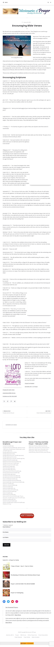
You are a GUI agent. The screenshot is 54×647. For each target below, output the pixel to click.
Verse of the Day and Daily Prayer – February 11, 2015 (38, 443)
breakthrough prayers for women (9, 457)
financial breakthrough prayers (9, 469)
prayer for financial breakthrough (9, 491)
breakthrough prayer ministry (9, 453)
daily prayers (31, 450)
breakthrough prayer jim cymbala (9, 452)
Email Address (7, 527)
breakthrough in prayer (20, 449)
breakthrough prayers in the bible (9, 458)
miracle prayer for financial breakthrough (11, 472)
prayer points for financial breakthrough (11, 496)
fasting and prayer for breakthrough (10, 460)
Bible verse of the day (43, 446)
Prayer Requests (18, 637)
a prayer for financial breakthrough (10, 447)
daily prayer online (44, 449)
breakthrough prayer (8, 450)
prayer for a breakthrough (8, 483)
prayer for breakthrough (8, 486)
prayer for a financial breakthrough (10, 485)
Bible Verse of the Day (33, 446)
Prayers (21, 496)
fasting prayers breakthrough (9, 466)
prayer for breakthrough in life (9, 488)
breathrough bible (20, 458)
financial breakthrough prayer (9, 468)
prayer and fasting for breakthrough (10, 478)
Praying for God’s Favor (9, 389)
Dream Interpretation (43, 635)
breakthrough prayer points (8, 455)
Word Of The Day (40, 452)
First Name (5, 532)
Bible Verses (6, 449)
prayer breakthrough (7, 482)
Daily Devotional (45, 447)
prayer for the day (44, 450)
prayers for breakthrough (20, 497)
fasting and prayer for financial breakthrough (12, 461)
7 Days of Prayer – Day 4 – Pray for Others (22, 566)
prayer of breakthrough (7, 493)
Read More (18, 615)
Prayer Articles (27, 637)
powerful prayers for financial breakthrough (11, 477)
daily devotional (38, 447)
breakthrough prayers (19, 455)
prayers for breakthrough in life (9, 499)
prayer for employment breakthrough (10, 489)
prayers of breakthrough (8, 502)
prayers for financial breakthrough (10, 500)
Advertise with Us (10, 635)
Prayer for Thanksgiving (17, 592)
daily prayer (31, 449)
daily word (37, 450)
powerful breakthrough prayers (9, 474)
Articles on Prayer (21, 447)
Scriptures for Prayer (7, 504)
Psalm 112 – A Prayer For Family (11, 560)
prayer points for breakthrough (9, 494)
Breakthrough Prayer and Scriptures (12, 443)
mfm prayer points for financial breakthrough (12, 471)
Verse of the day (32, 452)
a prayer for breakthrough (8, 446)
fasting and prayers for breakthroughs (10, 464)
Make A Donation (35, 637)
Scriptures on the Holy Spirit (10, 396)
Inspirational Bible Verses (9, 393)
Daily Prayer (37, 449)
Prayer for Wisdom (29, 383)
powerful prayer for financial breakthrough (11, 475)
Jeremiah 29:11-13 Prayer (31, 386)
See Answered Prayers (12, 607)
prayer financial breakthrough (18, 482)
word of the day (47, 452)
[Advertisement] (40, 164)
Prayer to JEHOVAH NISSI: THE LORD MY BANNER (23, 584)
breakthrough (12, 449)
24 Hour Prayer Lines (32, 635)
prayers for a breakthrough (8, 497)
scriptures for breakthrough (19, 502)
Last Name (5, 537)
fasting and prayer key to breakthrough (11, 463)
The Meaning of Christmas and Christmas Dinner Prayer (25, 575)
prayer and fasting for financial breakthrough (12, 480)
